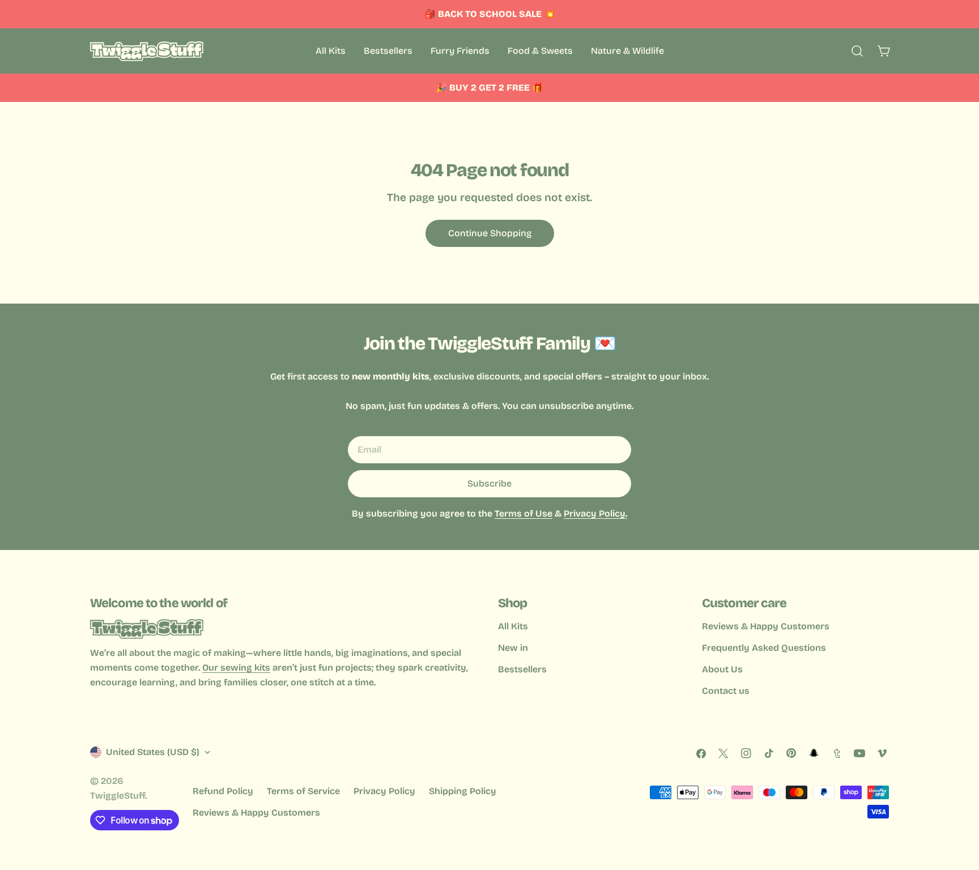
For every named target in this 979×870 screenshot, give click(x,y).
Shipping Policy (462, 791)
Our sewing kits (236, 667)
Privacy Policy (384, 791)
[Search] (857, 51)
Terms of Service (303, 791)
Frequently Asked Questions (764, 647)
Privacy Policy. (595, 513)
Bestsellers (522, 669)
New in (513, 647)
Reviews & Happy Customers (765, 626)
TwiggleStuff (117, 795)
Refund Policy (223, 791)
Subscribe (489, 483)
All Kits (513, 626)
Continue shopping (489, 233)
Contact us (726, 690)
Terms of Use (523, 513)
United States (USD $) (152, 752)
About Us (722, 669)
